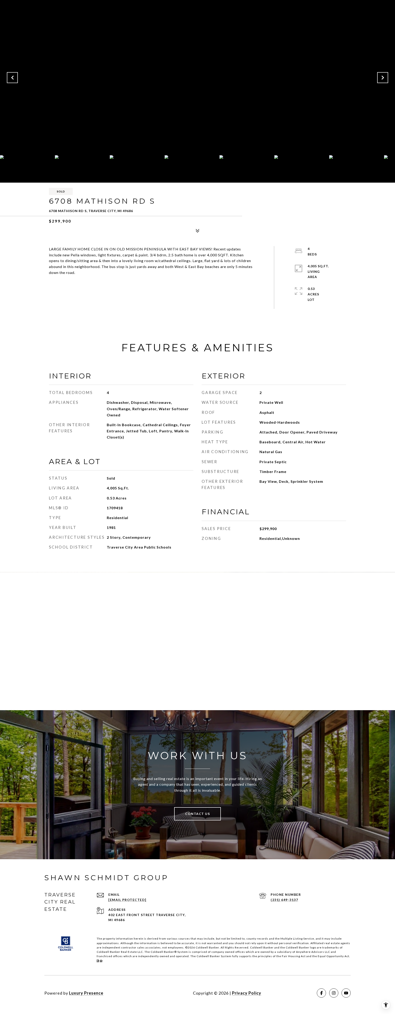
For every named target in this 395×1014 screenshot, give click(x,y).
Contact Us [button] (197, 814)
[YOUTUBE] (346, 993)
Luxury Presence (86, 993)
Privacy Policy (246, 993)
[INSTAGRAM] (333, 993)
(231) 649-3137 (284, 900)
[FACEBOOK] (321, 993)
